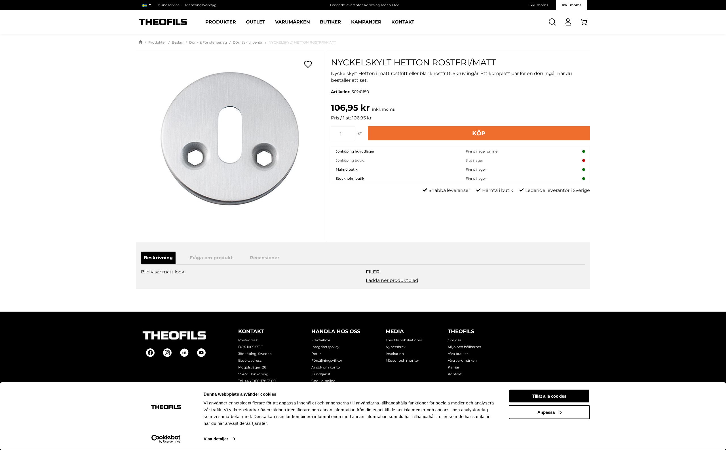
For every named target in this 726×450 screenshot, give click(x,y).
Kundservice (169, 5)
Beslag (177, 42)
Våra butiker (458, 354)
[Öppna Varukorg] (583, 21)
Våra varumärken (462, 360)
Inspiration (395, 354)
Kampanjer (366, 22)
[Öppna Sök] (552, 21)
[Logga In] (567, 21)
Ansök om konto (325, 367)
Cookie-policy (323, 381)
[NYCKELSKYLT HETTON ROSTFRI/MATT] (230, 141)
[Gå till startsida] (140, 42)
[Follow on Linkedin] (184, 352)
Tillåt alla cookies (549, 396)
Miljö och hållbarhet (464, 347)
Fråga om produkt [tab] (211, 257)
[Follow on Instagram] (167, 352)
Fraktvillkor (320, 340)
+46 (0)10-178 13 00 (260, 381)
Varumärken (292, 22)
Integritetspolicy (325, 347)
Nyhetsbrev (396, 347)
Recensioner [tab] (264, 257)
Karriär (453, 367)
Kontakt (402, 22)
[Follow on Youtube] (201, 352)
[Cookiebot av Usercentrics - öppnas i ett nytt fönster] (166, 439)
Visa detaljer (216, 438)
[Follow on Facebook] (150, 352)
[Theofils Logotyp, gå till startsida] (163, 22)
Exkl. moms (538, 5)
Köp (479, 133)
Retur (316, 354)
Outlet (255, 22)
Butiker (330, 22)
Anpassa (546, 412)
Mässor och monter (402, 360)
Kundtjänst (320, 374)
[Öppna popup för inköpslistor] (308, 64)
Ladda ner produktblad (392, 280)
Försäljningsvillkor (326, 360)
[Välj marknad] (147, 5)
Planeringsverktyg (200, 5)
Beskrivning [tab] (158, 257)
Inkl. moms (571, 5)
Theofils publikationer (404, 340)
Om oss (454, 340)
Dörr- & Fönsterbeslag (208, 42)
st (360, 133)
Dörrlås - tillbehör (248, 42)
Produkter (220, 22)
